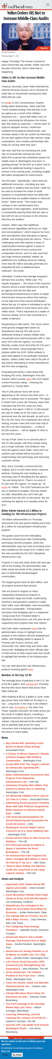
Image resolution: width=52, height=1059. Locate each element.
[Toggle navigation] (47, 4)
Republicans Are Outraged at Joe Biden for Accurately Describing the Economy (26, 909)
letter (9, 102)
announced (32, 684)
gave (29, 379)
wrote (4, 487)
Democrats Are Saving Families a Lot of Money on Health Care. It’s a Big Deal (27, 955)
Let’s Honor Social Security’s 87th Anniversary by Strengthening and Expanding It (25, 965)
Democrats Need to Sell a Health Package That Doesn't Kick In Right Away (26, 940)
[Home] (18, 5)
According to (21, 707)
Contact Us (31, 1038)
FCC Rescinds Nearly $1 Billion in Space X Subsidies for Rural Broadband (25, 848)
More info (5, 1051)
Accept (5, 1055)
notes (34, 628)
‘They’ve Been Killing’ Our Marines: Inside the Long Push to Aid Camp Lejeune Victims (26, 869)
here (30, 669)
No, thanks (17, 1055)
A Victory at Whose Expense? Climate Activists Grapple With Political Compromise (27, 757)
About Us (18, 1038)
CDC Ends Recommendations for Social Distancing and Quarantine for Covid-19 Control (27, 820)
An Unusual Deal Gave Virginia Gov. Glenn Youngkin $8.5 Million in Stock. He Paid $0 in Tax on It (27, 859)
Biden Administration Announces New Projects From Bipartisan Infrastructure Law (27, 778)
